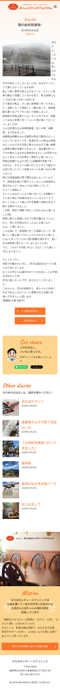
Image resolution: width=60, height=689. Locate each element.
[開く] (55, 6)
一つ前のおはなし (30, 311)
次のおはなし (30, 321)
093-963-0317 (32, 674)
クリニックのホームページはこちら (30, 646)
